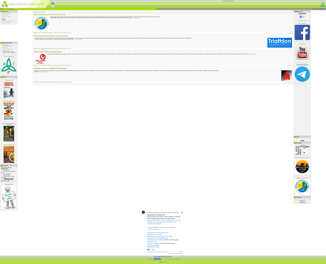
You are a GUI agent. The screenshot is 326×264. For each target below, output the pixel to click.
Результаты (3, 179)
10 (300, 149)
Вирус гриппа (5, 50)
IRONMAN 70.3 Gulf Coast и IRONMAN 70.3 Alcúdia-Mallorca (51, 68)
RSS (324, 9)
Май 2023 (302, 145)
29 (296, 154)
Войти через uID (302, 13)
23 (298, 152)
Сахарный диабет (7, 175)
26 (304, 152)
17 (300, 151)
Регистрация (9, 9)
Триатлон (4, 44)
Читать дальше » (137, 17)
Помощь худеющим (6, 49)
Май (42, 11)
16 (298, 151)
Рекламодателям (9, 184)
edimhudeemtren (55, 32)
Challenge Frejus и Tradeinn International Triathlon (48, 51)
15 (296, 151)
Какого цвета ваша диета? (9, 101)
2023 (39, 11)
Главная (4, 9)
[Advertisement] (8, 33)
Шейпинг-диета (8, 80)
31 (300, 154)
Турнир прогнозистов (9, 56)
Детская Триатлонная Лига (302, 177)
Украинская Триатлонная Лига (302, 157)
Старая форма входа (302, 20)
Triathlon (4, 47)
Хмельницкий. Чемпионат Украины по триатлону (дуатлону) (51, 35)
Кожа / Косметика (6, 173)
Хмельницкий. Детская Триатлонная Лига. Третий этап (50, 14)
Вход (14, 9)
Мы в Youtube (302, 43)
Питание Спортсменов (9, 144)
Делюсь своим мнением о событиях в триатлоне (302, 65)
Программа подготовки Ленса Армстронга (9, 124)
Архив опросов (10, 179)
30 (298, 154)
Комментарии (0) (69, 32)
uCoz (165, 262)
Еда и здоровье (6, 169)
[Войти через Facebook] (52, 3)
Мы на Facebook (302, 23)
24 (300, 152)
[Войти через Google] (52, 6)
